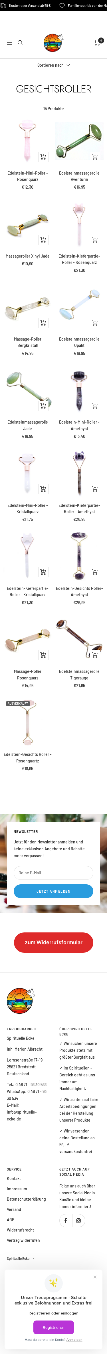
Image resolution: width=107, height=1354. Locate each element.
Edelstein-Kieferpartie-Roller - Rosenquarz (79, 259)
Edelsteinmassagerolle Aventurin (79, 176)
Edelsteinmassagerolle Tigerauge (79, 674)
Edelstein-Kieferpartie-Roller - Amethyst (79, 508)
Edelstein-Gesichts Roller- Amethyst (79, 591)
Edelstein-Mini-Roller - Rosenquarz (27, 176)
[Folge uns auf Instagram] (78, 1220)
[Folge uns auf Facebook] (65, 1220)
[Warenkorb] (97, 43)
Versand (14, 1209)
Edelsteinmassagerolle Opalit (79, 342)
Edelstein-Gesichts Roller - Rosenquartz (28, 757)
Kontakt (14, 1178)
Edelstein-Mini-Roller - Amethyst (79, 425)
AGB (11, 1219)
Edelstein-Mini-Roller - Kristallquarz (27, 508)
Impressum (17, 1188)
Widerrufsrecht (20, 1230)
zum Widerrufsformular (53, 942)
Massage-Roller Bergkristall (27, 342)
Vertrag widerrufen (23, 1240)
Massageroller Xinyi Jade (28, 256)
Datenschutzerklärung (26, 1199)
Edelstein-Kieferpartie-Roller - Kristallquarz (28, 591)
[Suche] (20, 42)
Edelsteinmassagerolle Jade (27, 425)
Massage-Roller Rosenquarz (27, 674)
